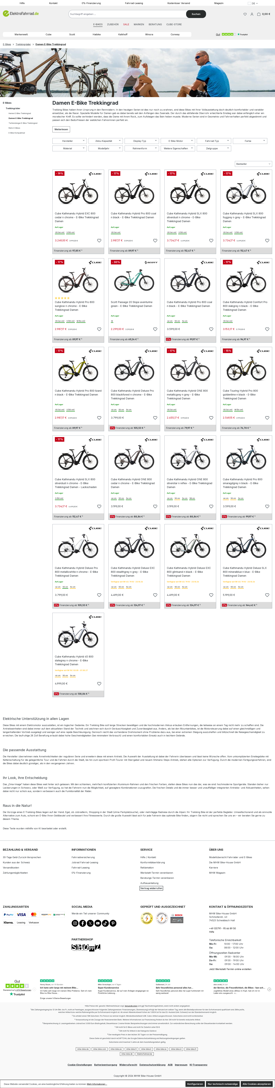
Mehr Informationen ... (97, 1084)
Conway (175, 34)
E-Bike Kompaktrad (17, 133)
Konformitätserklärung (152, 862)
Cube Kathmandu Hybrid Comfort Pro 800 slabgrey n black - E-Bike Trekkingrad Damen (245, 303)
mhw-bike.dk (127, 1054)
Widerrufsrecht (128, 1064)
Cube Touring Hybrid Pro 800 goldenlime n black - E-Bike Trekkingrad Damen (240, 392)
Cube (48, 34)
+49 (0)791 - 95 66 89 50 (222, 928)
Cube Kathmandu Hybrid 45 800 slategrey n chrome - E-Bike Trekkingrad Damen (74, 658)
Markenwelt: (21, 34)
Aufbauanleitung (149, 883)
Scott (72, 34)
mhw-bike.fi (191, 1049)
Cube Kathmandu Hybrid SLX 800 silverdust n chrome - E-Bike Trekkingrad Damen (187, 215)
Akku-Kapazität (103, 141)
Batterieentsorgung (105, 1064)
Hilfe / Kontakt (148, 857)
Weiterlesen (61, 129)
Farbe (248, 141)
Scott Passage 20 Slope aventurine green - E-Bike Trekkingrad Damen (131, 303)
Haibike (97, 34)
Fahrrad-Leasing (134, 3)
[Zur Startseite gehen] (21, 13)
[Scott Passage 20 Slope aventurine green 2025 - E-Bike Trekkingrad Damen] (134, 280)
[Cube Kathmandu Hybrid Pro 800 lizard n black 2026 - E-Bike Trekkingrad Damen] (78, 368)
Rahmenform (140, 148)
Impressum (181, 1064)
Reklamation (147, 867)
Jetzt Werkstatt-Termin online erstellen (230, 969)
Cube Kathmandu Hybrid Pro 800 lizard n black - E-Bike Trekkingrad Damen (78, 392)
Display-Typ (139, 141)
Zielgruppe (212, 148)
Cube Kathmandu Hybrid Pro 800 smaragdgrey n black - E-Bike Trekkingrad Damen (242, 481)
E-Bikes (7, 102)
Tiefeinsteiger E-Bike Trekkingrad (23, 123)
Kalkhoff (122, 34)
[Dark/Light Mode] (271, 3)
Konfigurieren (195, 1084)
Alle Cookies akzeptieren (257, 1084)
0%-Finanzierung (91, 3)
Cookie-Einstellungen (80, 1064)
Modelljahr (103, 148)
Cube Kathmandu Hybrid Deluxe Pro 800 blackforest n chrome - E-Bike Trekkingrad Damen (132, 392)
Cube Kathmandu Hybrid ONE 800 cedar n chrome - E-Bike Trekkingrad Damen (133, 481)
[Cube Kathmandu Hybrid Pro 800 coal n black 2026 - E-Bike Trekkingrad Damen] (134, 191)
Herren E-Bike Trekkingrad (20, 113)
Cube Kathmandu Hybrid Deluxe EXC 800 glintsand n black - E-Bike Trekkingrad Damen (189, 569)
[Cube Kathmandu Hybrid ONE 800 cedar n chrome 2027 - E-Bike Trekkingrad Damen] (134, 457)
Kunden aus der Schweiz (16, 862)
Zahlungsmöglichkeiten (15, 872)
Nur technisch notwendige (223, 1084)
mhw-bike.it (146, 1049)
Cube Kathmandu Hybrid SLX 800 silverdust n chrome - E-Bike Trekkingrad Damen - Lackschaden (76, 481)
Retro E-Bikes (14, 128)
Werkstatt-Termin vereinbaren (156, 872)
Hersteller (67, 141)
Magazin (218, 3)
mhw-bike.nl (176, 1049)
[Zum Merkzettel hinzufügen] (99, 240)
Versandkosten (11, 867)
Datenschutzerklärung (152, 1064)
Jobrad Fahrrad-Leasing (85, 862)
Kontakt (53, 3)
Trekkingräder (13, 108)
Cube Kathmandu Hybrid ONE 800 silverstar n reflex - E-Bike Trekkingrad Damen (189, 481)
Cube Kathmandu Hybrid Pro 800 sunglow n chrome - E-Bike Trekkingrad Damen (74, 303)
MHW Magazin (217, 872)
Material (67, 148)
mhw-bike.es (116, 1049)
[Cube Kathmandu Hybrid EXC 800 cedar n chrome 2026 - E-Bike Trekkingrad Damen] (78, 191)
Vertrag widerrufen (151, 888)
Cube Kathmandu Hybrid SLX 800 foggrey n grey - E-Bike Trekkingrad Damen (244, 215)
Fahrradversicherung (83, 857)
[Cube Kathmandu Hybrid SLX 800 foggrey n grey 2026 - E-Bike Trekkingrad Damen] (246, 191)
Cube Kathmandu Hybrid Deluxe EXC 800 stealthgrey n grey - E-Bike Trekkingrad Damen (133, 569)
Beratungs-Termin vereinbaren (157, 877)
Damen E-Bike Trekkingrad (21, 118)
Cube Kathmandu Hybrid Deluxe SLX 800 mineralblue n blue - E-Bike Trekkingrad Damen (245, 569)
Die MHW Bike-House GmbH (225, 862)
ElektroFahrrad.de (144, 1054)
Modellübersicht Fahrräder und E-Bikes (230, 857)
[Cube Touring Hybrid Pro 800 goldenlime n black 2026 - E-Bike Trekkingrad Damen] (246, 368)
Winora (149, 34)
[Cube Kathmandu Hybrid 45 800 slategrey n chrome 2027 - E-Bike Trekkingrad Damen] (78, 634)
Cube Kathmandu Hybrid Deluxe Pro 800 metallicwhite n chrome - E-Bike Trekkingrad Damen (76, 569)
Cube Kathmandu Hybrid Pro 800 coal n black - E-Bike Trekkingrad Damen (133, 215)
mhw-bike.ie (161, 1049)
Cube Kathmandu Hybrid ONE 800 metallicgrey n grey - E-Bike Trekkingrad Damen (187, 392)
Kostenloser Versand (178, 3)
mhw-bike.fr (131, 1049)
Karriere (213, 867)
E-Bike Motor (176, 141)
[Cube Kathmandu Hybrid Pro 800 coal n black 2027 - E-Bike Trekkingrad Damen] (190, 280)
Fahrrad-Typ (212, 141)
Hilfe (22, 3)
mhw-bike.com (99, 1049)
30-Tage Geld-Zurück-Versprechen (22, 857)
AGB (170, 1064)
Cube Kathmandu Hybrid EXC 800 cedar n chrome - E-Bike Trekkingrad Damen (77, 215)
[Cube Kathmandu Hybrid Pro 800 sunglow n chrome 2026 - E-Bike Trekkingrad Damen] (78, 280)
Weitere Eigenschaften (176, 148)
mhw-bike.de (83, 1049)
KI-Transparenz (198, 1064)
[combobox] (130, 14)
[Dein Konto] (252, 14)
